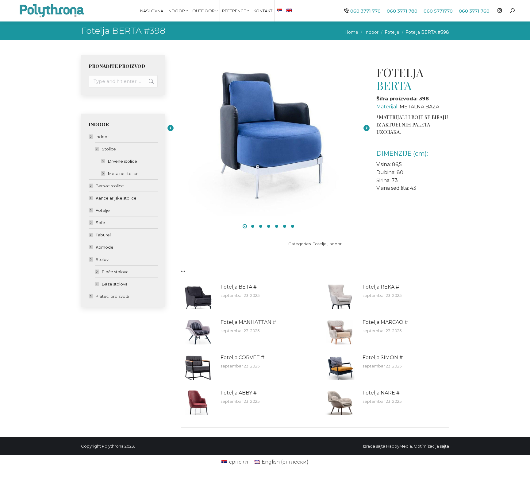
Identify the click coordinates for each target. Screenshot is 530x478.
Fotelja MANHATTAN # (248, 322)
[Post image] (197, 297)
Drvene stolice (122, 161)
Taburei (103, 234)
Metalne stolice (123, 173)
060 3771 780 (402, 11)
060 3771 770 (365, 11)
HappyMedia (399, 446)
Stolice (109, 148)
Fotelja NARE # (381, 393)
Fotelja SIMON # (383, 357)
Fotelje (320, 243)
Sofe (100, 222)
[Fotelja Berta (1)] (268, 128)
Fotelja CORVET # (242, 357)
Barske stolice (110, 185)
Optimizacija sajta (431, 446)
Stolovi (102, 259)
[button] (244, 226)
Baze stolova (115, 284)
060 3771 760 (474, 11)
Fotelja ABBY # (239, 393)
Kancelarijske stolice (116, 198)
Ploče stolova (115, 271)
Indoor (335, 243)
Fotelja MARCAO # (385, 322)
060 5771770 (438, 11)
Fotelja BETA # (239, 287)
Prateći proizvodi (112, 296)
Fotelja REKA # (381, 287)
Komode (104, 247)
